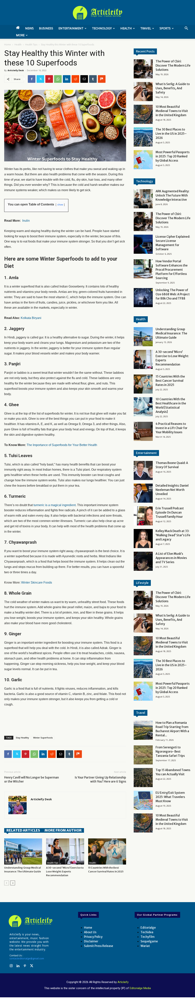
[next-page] (12, 883)
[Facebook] (31, 79)
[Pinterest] (49, 79)
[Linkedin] (66, 79)
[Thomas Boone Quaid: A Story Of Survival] (143, 470)
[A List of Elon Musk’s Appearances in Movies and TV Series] (143, 561)
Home (7, 44)
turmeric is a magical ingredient (55, 505)
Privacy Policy (93, 937)
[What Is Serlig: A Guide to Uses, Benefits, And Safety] (143, 91)
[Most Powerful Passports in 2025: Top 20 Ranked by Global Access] (143, 159)
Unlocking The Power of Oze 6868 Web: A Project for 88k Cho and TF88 (173, 294)
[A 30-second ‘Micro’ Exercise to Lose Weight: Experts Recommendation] (65, 851)
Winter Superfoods (43, 737)
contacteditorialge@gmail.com (27, 958)
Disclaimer (91, 941)
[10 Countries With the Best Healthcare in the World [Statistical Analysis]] (143, 406)
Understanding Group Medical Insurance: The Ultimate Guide (171, 333)
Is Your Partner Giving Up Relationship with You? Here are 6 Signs (100, 779)
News (29, 28)
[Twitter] (40, 79)
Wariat (145, 946)
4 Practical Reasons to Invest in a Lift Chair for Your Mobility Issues (171, 428)
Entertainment (70, 28)
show (60, 204)
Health (126, 28)
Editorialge (148, 927)
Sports (165, 28)
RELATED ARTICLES (23, 830)
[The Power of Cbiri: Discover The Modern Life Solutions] (143, 68)
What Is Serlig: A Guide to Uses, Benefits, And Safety (173, 88)
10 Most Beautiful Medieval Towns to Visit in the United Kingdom (172, 111)
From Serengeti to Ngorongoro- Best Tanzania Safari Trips (170, 752)
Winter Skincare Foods (36, 582)
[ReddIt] (75, 79)
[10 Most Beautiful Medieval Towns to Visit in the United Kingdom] (143, 114)
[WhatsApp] (58, 79)
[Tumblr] (93, 79)
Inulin (26, 220)
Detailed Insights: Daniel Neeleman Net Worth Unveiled (172, 490)
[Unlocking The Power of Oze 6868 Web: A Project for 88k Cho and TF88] (143, 297)
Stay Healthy (22, 737)
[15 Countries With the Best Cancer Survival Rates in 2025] (107, 851)
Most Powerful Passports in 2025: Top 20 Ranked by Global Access (172, 156)
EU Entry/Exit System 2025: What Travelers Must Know (170, 797)
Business (46, 28)
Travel (145, 28)
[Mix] (101, 79)
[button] (186, 29)
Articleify (123, 982)
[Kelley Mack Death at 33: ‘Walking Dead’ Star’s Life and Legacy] (143, 538)
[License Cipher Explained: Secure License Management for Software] (143, 244)
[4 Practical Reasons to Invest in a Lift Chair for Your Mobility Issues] (143, 431)
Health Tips (31, 44)
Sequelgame (149, 941)
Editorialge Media (140, 988)
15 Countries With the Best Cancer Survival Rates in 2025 (170, 381)
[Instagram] (11, 966)
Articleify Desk (16, 70)
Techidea (147, 932)
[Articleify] (30, 921)
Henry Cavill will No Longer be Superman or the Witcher (31, 779)
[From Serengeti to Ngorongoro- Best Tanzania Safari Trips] (143, 754)
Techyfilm (147, 937)
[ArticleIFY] (97, 12)
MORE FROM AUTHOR (63, 830)
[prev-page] (6, 883)
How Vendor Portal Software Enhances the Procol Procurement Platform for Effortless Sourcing (172, 269)
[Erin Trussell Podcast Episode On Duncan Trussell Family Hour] (143, 515)
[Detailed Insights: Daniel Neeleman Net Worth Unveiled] (143, 493)
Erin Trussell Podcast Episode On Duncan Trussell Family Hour (170, 512)
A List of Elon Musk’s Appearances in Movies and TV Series (171, 558)
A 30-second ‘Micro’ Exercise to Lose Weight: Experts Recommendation (65, 871)
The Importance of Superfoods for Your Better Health (62, 445)
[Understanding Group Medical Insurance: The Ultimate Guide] (23, 851)
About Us (90, 932)
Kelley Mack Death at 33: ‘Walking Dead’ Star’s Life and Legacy (173, 535)
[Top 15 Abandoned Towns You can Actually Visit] (143, 777)
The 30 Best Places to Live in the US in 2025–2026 (171, 134)
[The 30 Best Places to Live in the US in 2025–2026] (143, 137)
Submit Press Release (98, 946)
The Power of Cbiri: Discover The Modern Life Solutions (173, 66)
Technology (102, 28)
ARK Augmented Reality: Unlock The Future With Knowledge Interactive (172, 195)
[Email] (84, 79)
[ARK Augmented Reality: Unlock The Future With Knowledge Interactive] (143, 198)
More (20, 35)
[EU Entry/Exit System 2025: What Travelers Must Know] (143, 800)
